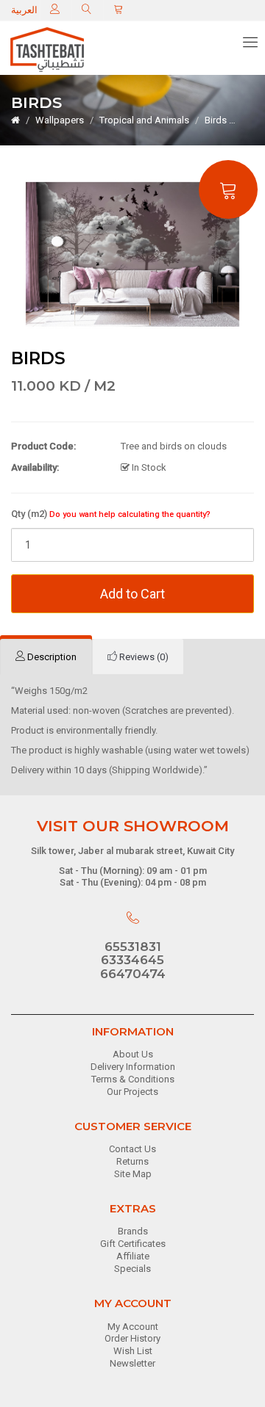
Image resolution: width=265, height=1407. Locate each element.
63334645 (132, 959)
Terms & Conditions (132, 1079)
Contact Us (132, 1148)
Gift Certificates (133, 1243)
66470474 (133, 973)
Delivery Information (133, 1066)
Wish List (132, 1350)
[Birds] (132, 253)
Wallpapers (59, 120)
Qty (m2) (111, 513)
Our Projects (132, 1091)
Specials (132, 1268)
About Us (133, 1054)
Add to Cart (132, 593)
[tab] (46, 657)
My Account (132, 1326)
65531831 (133, 946)
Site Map (133, 1173)
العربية (24, 9)
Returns (132, 1161)
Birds (216, 120)
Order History (132, 1338)
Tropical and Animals (144, 120)
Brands (133, 1231)
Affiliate (132, 1256)
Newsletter (132, 1363)
